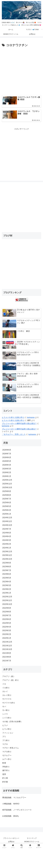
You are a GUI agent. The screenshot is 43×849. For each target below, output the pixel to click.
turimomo (31, 417)
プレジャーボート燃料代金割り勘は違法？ (19, 423)
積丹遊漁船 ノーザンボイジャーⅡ (17, 810)
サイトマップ (32, 838)
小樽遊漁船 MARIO (10, 804)
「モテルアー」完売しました (14, 434)
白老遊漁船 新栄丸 (10, 816)
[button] (38, 498)
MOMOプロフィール (31, 841)
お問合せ (11, 841)
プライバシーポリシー (11, 838)
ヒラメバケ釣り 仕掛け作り (13, 417)
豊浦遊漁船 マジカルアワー (14, 798)
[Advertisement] (21, 70)
